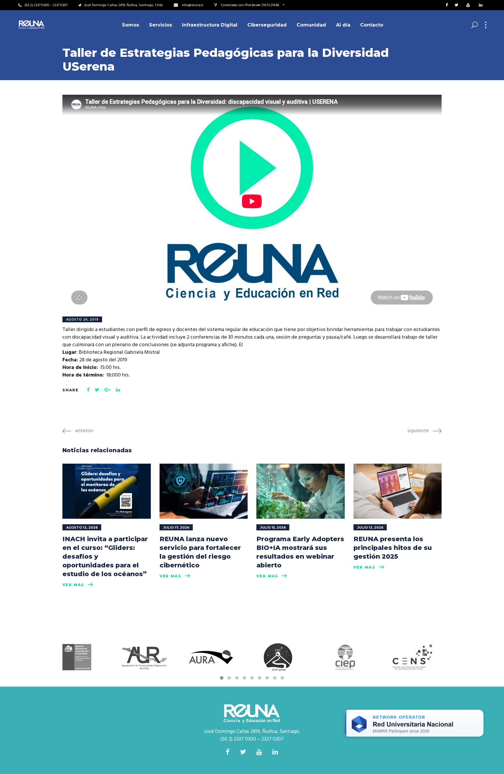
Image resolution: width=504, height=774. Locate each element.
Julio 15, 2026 (273, 527)
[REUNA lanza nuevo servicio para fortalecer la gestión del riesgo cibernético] (204, 491)
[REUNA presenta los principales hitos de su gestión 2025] (398, 491)
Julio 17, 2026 (176, 527)
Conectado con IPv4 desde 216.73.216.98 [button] (250, 5)
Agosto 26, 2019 (82, 319)
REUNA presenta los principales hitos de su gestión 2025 (393, 547)
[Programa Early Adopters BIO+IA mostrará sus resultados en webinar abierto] (300, 491)
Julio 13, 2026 (370, 527)
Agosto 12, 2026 (82, 527)
